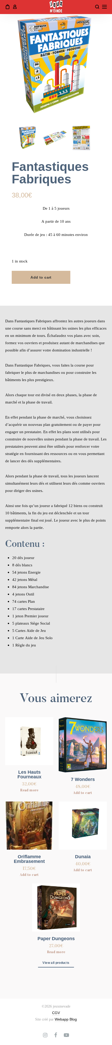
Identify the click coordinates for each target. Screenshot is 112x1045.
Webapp (62, 1019)
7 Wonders (83, 779)
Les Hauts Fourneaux (29, 774)
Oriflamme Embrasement (29, 859)
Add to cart (41, 277)
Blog (73, 1019)
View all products (55, 963)
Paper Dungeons (56, 938)
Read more (29, 790)
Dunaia (83, 856)
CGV (56, 1013)
